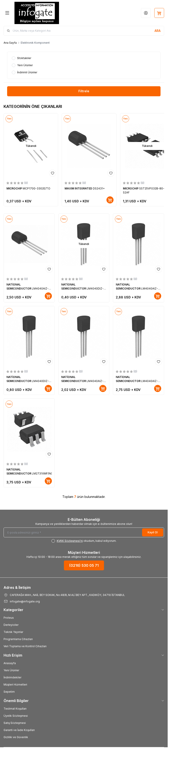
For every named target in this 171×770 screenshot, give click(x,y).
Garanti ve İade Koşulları (19, 728)
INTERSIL (82, 187)
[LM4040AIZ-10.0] (138, 335)
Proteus (9, 616)
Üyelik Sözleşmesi (16, 714)
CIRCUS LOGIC (143, 187)
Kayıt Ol (153, 531)
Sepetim (9, 690)
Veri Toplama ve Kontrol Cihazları (25, 645)
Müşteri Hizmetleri (15, 683)
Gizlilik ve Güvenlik (16, 735)
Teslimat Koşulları (15, 707)
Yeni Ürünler (11, 669)
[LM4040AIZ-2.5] (138, 242)
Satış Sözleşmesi (15, 721)
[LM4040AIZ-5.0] (84, 335)
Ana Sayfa (10, 42)
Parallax (24, 187)
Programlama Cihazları (18, 637)
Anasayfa (10, 661)
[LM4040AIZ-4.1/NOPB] (29, 242)
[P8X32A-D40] (42, 145)
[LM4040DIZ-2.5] (29, 335)
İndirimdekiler (12, 676)
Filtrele (83, 91)
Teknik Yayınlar (13, 630)
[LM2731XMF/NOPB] (29, 427)
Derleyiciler (11, 623)
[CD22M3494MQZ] (99, 145)
